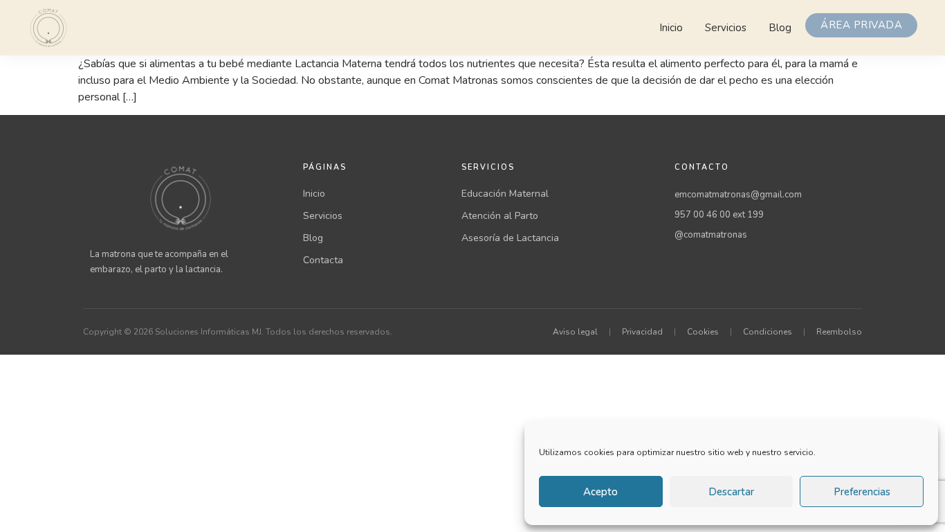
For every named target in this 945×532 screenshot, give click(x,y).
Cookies (703, 331)
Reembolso (839, 331)
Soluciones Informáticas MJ (208, 331)
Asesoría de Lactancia (510, 238)
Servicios (725, 28)
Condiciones (767, 331)
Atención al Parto (499, 215)
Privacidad (642, 331)
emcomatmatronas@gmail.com (738, 194)
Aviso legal (575, 331)
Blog (780, 28)
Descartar (731, 492)
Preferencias (862, 492)
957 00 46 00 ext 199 (719, 215)
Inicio (671, 28)
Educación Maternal (505, 193)
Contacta (323, 260)
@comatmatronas (711, 235)
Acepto (600, 492)
